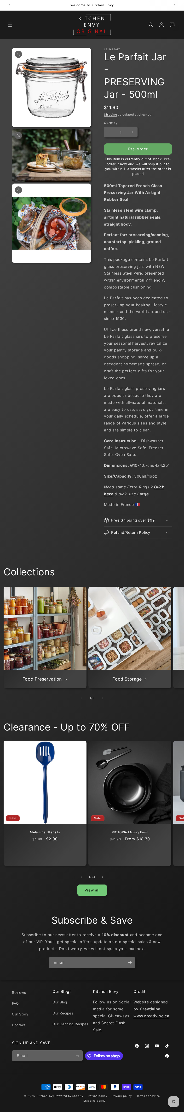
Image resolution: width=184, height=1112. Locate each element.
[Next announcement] (174, 5)
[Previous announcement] (9, 5)
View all (92, 890)
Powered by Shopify (69, 1096)
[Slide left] (81, 698)
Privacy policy (122, 1096)
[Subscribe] (130, 962)
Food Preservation (42, 679)
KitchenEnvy (45, 1096)
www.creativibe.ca (151, 1016)
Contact (18, 1025)
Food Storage (127, 679)
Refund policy (97, 1096)
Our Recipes (62, 1013)
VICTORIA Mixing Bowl (130, 832)
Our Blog (59, 1002)
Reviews (19, 992)
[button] (10, 24)
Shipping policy (94, 1100)
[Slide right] (102, 698)
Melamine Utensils (45, 832)
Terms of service (148, 1096)
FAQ (15, 1003)
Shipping (110, 114)
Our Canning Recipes (70, 1024)
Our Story (20, 1014)
